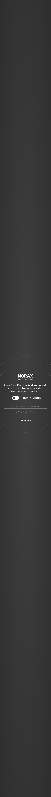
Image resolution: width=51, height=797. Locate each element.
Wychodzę (25, 420)
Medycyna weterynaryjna (25, 406)
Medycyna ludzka (25, 412)
